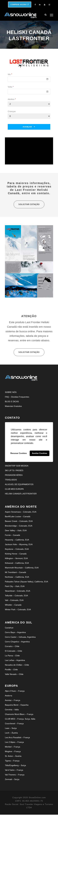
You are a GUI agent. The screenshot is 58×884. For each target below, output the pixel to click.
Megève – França (13, 751)
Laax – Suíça (11, 728)
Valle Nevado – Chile (14, 674)
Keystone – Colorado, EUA (17, 549)
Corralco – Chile (12, 646)
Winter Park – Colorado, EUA (18, 609)
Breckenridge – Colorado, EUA (18, 526)
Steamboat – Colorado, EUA (17, 591)
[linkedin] (39, 4)
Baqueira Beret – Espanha (16, 705)
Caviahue (9, 628)
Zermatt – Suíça (12, 779)
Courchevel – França (14, 723)
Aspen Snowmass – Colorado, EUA (20, 512)
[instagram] (49, 4)
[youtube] (44, 4)
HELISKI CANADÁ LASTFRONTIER (21, 494)
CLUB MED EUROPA (14, 489)
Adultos (12, 99)
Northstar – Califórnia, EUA (17, 577)
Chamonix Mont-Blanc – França (19, 714)
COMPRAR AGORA (18, 4)
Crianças (12, 111)
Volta (11, 87)
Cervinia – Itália (12, 709)
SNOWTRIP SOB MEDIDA (16, 466)
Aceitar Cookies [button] (39, 453)
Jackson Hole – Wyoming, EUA (19, 544)
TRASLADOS (11, 480)
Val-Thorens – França (14, 775)
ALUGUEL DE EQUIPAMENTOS (19, 484)
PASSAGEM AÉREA (14, 475)
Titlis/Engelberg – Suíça (15, 765)
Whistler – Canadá (13, 605)
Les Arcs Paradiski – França (17, 737)
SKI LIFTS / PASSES (14, 470)
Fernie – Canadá (12, 535)
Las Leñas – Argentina (15, 660)
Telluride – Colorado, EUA (16, 595)
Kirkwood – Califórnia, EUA (17, 563)
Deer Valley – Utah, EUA (16, 530)
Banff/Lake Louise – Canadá (17, 516)
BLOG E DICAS (12, 401)
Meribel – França (12, 747)
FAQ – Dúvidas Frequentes (17, 397)
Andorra (8, 695)
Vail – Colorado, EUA (14, 600)
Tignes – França (12, 761)
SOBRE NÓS (10, 392)
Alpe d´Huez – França (14, 691)
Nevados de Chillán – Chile (17, 665)
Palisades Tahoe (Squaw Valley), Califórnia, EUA (26, 581)
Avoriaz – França (12, 700)
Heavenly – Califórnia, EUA (17, 540)
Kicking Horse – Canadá (15, 554)
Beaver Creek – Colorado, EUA (19, 521)
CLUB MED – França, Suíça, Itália (20, 719)
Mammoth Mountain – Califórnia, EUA (22, 568)
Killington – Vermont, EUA (16, 558)
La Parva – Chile (12, 655)
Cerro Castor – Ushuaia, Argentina (20, 637)
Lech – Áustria (11, 733)
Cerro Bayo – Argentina (15, 632)
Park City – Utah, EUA (14, 586)
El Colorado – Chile (13, 651)
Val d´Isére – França (14, 770)
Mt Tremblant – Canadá (15, 572)
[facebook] (35, 4)
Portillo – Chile (11, 669)
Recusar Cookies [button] (18, 453)
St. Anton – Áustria (13, 756)
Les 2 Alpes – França (14, 742)
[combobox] (29, 79)
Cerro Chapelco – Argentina (17, 641)
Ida (10, 74)
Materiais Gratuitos (13, 406)
